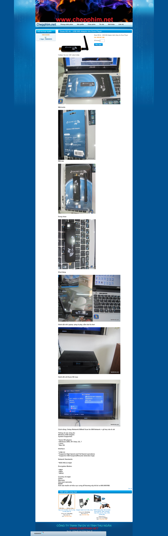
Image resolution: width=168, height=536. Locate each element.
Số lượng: (97, 40)
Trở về (130, 488)
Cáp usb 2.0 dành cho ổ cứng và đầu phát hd (66, 510)
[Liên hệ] (121, 24)
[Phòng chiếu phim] (67, 24)
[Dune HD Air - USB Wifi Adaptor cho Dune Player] (73, 52)
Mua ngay (98, 44)
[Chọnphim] (91, 24)
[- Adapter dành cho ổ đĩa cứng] (84, 508)
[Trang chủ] (47, 24)
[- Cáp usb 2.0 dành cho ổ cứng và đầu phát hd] (67, 508)
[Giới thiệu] (111, 24)
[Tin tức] (101, 24)
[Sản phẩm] (80, 24)
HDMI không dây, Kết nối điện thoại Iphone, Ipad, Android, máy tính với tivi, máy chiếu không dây (102, 512)
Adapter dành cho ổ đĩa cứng (84, 510)
